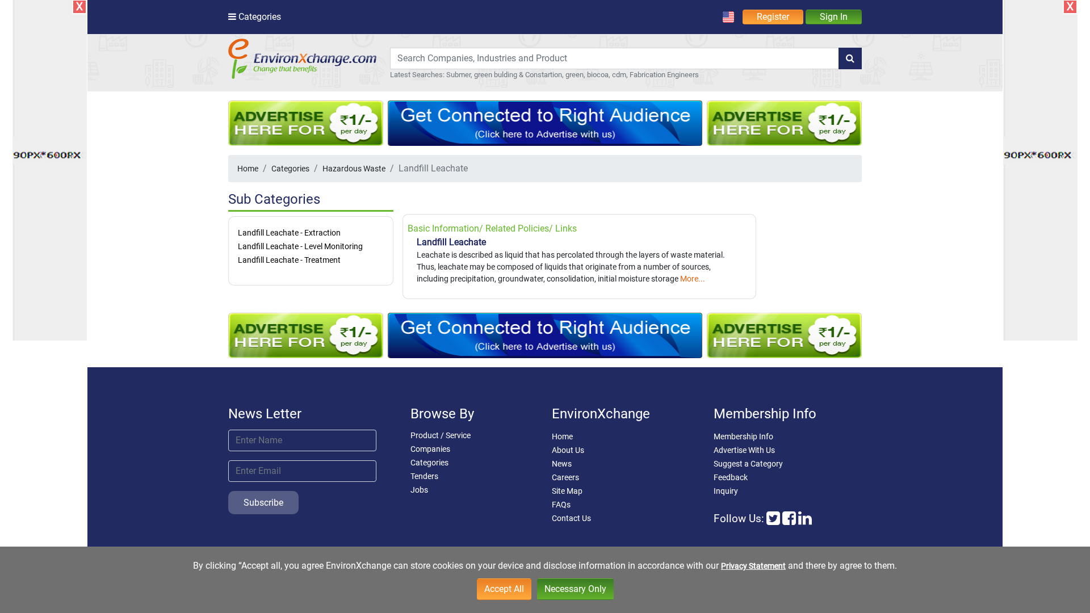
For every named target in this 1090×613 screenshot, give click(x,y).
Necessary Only (575, 588)
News (562, 463)
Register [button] (773, 16)
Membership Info (743, 436)
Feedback (731, 477)
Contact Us (571, 518)
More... (692, 278)
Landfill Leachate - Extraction (289, 232)
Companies (430, 449)
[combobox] (614, 58)
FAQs (561, 504)
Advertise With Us (744, 450)
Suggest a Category (748, 463)
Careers (565, 477)
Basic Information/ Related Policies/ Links (492, 228)
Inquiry (726, 491)
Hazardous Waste (353, 168)
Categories (290, 168)
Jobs (419, 489)
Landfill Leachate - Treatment (289, 259)
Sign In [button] (834, 16)
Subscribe (263, 502)
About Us (568, 450)
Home (247, 168)
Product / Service (440, 435)
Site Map (567, 491)
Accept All (504, 588)
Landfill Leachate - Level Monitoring (300, 246)
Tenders (424, 476)
